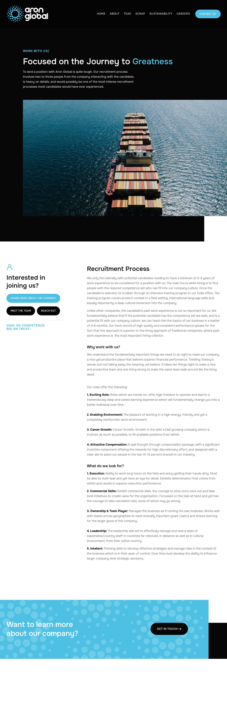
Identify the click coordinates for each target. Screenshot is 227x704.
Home (101, 13)
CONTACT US (207, 13)
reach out (48, 310)
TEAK (127, 13)
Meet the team (21, 310)
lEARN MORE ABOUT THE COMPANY (33, 298)
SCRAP (140, 13)
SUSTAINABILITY (160, 13)
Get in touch (169, 629)
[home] (27, 13)
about (115, 13)
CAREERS (183, 13)
